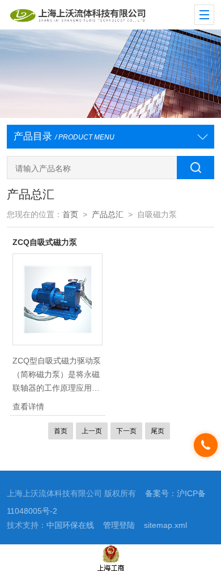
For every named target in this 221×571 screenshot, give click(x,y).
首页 (70, 214)
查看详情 (28, 406)
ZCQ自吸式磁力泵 (44, 242)
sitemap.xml (165, 525)
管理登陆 (119, 525)
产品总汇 (108, 214)
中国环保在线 (70, 525)
